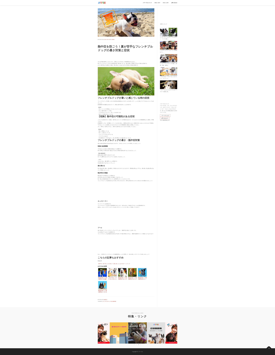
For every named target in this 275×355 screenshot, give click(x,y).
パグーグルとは (165, 115)
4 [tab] (140, 344)
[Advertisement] (109, 56)
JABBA (113, 39)
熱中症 (114, 301)
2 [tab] (136, 344)
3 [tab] (138, 344)
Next (178, 333)
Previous (96, 333)
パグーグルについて (147, 2)
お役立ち (105, 299)
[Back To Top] (268, 348)
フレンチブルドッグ (106, 301)
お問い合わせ (174, 2)
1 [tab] (134, 344)
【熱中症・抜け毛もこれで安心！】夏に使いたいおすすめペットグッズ (114, 263)
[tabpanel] (137, 333)
